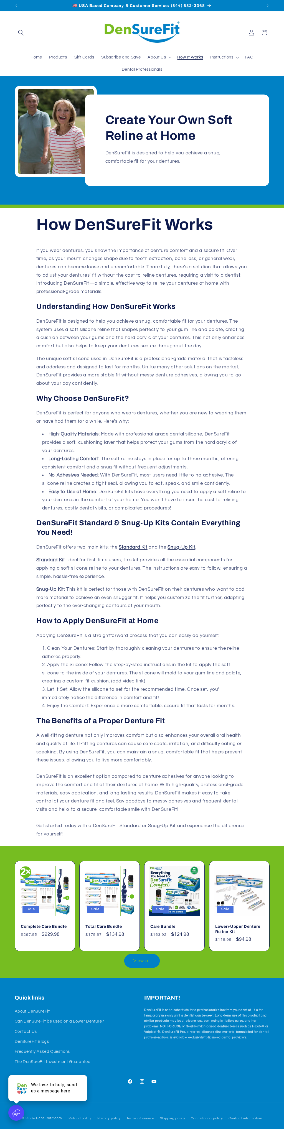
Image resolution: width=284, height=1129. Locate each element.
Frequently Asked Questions (42, 1051)
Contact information (245, 1118)
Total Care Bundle (103, 926)
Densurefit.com (49, 1118)
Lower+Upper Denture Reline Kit (237, 929)
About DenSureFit (32, 1011)
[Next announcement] (268, 5)
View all (141, 961)
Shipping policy (172, 1118)
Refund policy (80, 1118)
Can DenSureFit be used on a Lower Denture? (59, 1021)
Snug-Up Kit (181, 547)
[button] (21, 32)
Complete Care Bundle (44, 926)
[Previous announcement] (16, 5)
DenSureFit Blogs (32, 1041)
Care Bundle (162, 926)
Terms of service (140, 1118)
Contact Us (26, 1031)
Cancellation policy (207, 1118)
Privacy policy (109, 1118)
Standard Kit (133, 547)
